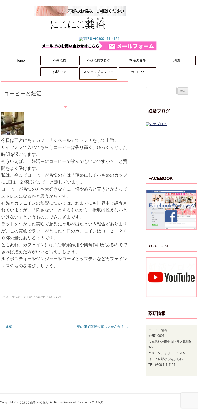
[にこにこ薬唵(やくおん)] (80, 35)
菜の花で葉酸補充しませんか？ (102, 327)
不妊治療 (59, 60)
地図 (176, 60)
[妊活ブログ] (171, 142)
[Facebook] (171, 210)
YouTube (137, 72)
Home (20, 60)
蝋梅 (6, 327)
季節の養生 (137, 60)
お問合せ (59, 72)
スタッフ (57, 297)
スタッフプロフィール (98, 73)
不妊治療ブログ (98, 60)
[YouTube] (171, 277)
